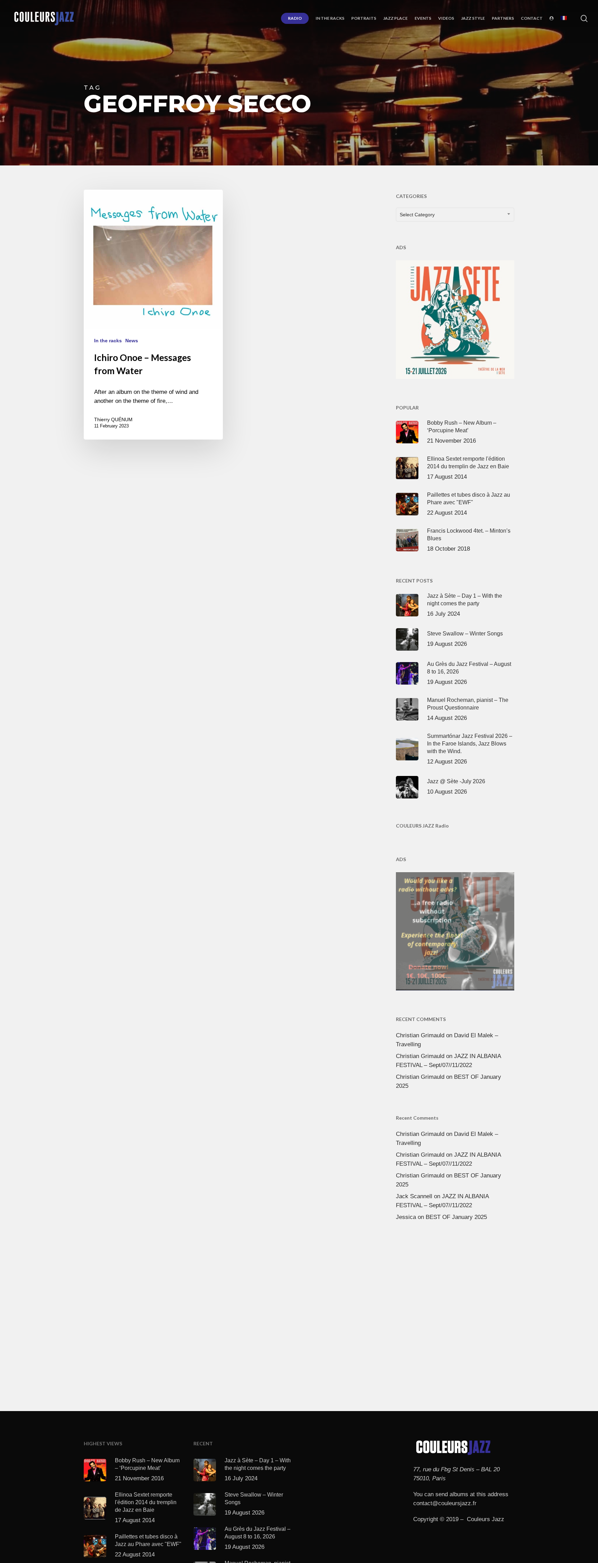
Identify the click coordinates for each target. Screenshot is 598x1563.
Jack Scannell (414, 1196)
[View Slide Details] (455, 318)
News (131, 340)
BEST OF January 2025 (456, 1217)
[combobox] (455, 215)
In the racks (108, 340)
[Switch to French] (563, 18)
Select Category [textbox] (417, 214)
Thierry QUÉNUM (113, 419)
